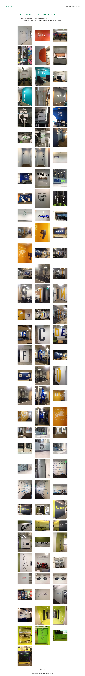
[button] (79, 2)
